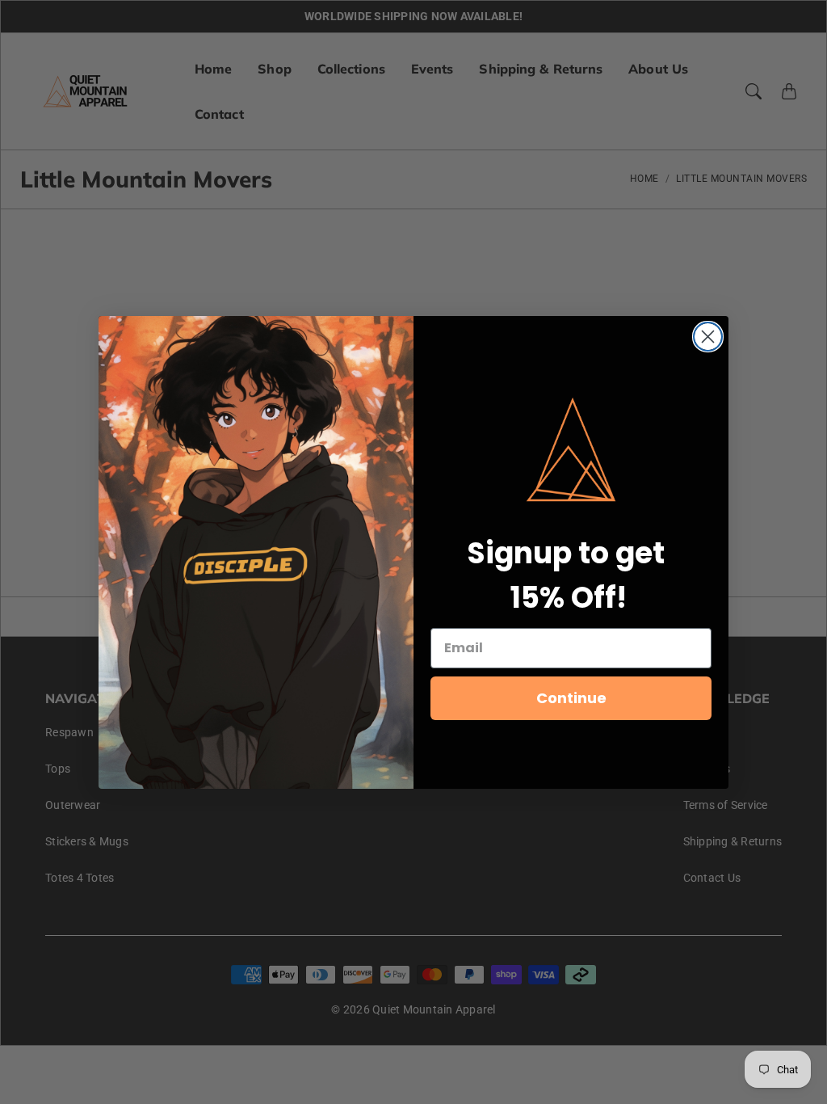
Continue (571, 698)
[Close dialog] (708, 336)
